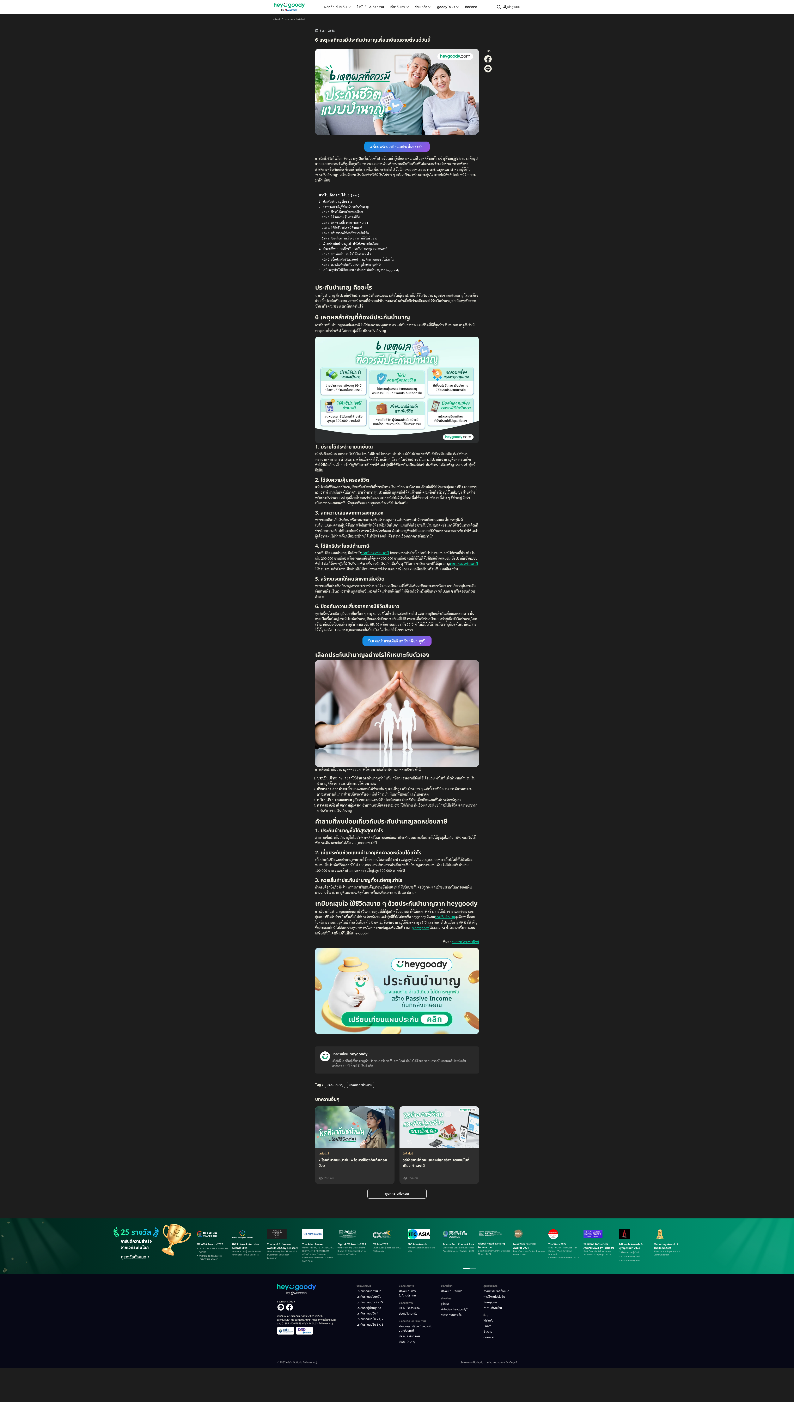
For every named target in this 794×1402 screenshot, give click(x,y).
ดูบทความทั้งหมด (397, 1193)
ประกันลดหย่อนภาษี (375, 553)
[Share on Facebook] (488, 62)
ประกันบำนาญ (445, 917)
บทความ (289, 19)
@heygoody (420, 928)
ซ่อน (355, 195)
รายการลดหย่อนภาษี (464, 564)
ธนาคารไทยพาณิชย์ (465, 942)
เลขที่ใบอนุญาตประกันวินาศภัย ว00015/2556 (300, 1316)
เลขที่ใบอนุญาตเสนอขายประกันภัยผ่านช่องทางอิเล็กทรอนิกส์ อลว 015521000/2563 (306, 1321)
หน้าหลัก (277, 19)
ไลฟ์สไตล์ (300, 19)
